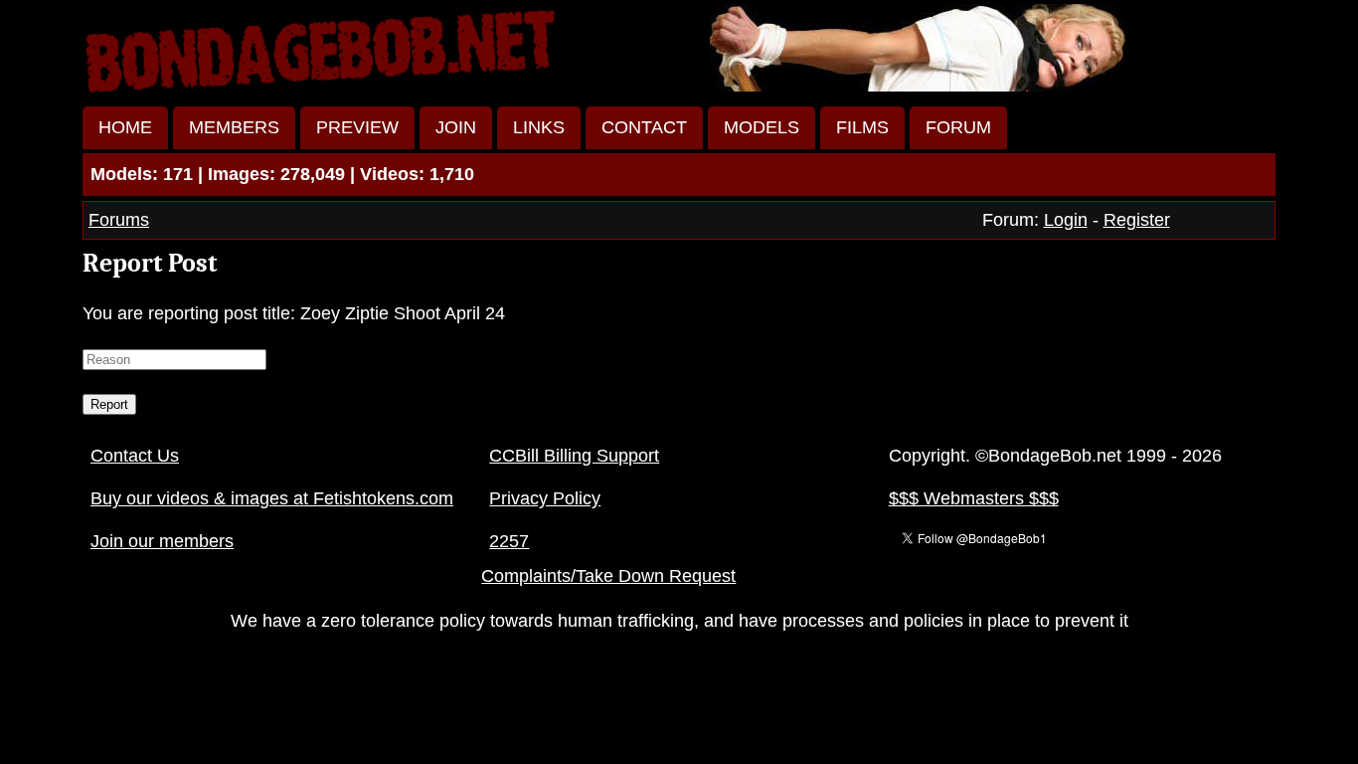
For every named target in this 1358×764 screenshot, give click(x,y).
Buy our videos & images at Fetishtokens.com (271, 498)
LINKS (539, 127)
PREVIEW (357, 127)
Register (1136, 220)
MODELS (761, 127)
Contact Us (134, 456)
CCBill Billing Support (574, 456)
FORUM (958, 127)
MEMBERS (234, 127)
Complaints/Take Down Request (608, 576)
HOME (125, 127)
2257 (509, 541)
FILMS (862, 127)
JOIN (455, 127)
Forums (118, 220)
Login (1066, 220)
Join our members (162, 541)
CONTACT (644, 127)
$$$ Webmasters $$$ (974, 498)
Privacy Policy (544, 498)
